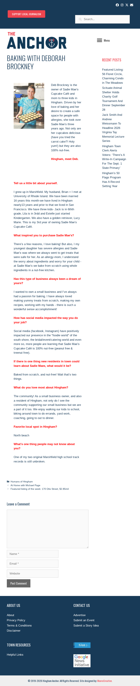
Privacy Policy (16, 620)
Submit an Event (83, 620)
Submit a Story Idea (86, 625)
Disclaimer (13, 630)
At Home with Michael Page (25, 485)
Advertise (79, 615)
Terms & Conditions (19, 625)
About (10, 615)
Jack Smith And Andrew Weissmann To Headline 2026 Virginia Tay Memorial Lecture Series (113, 128)
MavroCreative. (104, 681)
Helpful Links (15, 654)
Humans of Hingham (22, 481)
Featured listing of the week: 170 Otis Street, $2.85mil (40, 489)
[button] (117, 4)
